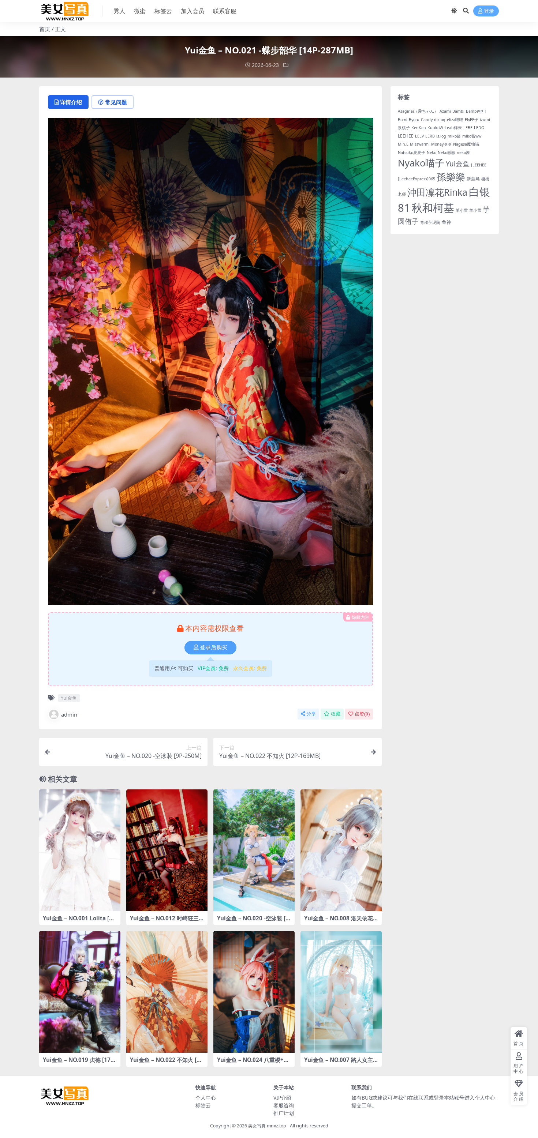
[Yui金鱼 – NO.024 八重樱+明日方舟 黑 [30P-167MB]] (254, 992)
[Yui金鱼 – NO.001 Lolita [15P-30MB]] (79, 850)
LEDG (479, 127)
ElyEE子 (471, 119)
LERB (430, 136)
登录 (489, 11)
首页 (44, 29)
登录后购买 (213, 647)
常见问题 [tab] (116, 102)
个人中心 (205, 1097)
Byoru (414, 119)
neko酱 (463, 152)
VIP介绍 (282, 1097)
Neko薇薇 (446, 152)
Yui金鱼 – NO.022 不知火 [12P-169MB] (166, 1063)
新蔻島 (473, 179)
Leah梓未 (453, 127)
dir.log (439, 119)
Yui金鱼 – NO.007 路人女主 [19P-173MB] (338, 1063)
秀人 (119, 11)
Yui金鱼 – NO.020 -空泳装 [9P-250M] (253, 921)
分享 (311, 714)
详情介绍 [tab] (71, 102)
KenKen (418, 127)
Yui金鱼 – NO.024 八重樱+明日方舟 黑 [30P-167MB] (253, 1063)
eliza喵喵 (455, 119)
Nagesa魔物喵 (466, 144)
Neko (431, 152)
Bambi (458, 111)
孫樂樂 (451, 176)
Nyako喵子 (421, 163)
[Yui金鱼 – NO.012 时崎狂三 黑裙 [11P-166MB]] (167, 850)
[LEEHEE (478, 165)
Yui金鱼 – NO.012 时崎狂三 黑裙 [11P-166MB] (164, 921)
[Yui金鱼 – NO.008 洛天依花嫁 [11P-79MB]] (341, 850)
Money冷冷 (441, 144)
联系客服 (224, 11)
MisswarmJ (420, 144)
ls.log (441, 136)
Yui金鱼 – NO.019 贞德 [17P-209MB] (79, 1063)
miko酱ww (471, 136)
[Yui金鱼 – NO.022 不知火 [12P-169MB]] (167, 992)
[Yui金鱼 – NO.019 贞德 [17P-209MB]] (79, 992)
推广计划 (283, 1112)
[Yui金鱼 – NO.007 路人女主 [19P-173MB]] (341, 992)
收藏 (335, 714)
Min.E (403, 144)
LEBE (467, 127)
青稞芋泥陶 (430, 222)
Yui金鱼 (69, 698)
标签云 (163, 11)
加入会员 (192, 11)
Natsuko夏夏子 (411, 152)
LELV (419, 136)
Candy (427, 119)
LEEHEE (406, 136)
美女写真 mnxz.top (267, 1126)
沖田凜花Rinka (437, 192)
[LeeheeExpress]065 (416, 178)
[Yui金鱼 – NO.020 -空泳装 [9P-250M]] (254, 850)
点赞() (362, 714)
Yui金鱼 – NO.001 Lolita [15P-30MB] (79, 921)
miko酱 (454, 136)
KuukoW (435, 127)
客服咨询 (283, 1105)
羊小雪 (462, 210)
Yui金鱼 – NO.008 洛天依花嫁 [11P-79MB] (338, 921)
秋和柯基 (433, 207)
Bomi (402, 119)
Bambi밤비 (476, 111)
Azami (445, 111)
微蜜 (140, 11)
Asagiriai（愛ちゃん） (418, 111)
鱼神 (446, 222)
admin (69, 714)
